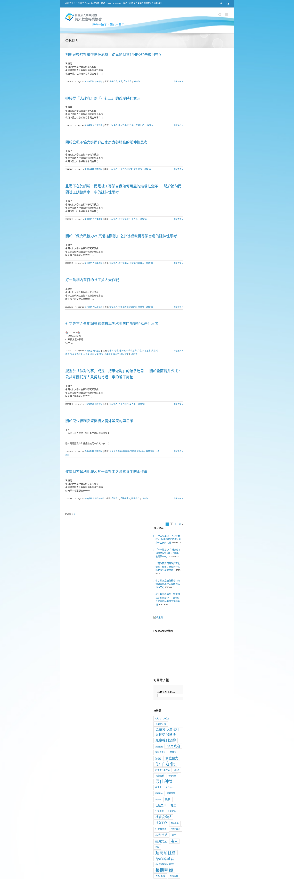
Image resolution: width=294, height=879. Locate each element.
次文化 (158, 787)
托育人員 (131, 404)
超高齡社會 (165, 852)
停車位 (111, 350)
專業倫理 (150, 451)
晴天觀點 (98, 81)
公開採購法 (125, 498)
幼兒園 (176, 770)
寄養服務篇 (89, 169)
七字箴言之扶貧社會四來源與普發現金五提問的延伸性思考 (168, 584)
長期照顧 (164, 870)
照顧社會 (159, 793)
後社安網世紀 (138, 125)
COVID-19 (162, 718)
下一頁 (178, 524)
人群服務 (160, 724)
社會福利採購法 (136, 263)
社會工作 (161, 823)
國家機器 (135, 498)
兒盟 (120, 81)
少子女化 (165, 764)
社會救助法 (160, 829)
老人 (174, 841)
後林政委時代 (124, 125)
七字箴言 (88, 351)
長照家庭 (160, 875)
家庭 (158, 758)
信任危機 (113, 81)
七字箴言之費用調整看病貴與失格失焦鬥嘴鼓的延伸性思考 (111, 324)
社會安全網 (163, 817)
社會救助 (175, 823)
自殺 (157, 847)
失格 (153, 350)
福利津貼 (161, 835)
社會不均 (159, 811)
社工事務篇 (97, 125)
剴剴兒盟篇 (89, 81)
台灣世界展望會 (125, 169)
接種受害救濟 (76, 354)
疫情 (101, 354)
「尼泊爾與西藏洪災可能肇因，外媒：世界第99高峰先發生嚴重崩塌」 (168, 567)
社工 (173, 805)
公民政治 (173, 746)
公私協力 (127, 81)
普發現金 (172, 776)
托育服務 (159, 775)
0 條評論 (137, 81)
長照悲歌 (174, 876)
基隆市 (173, 752)
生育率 (158, 799)
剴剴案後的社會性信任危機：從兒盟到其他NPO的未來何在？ (113, 55)
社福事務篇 (97, 263)
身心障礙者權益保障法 (164, 864)
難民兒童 (124, 354)
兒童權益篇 (89, 404)
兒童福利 (159, 746)
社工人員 (133, 219)
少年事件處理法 (162, 770)
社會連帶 (175, 829)
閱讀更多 (177, 81)
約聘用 (141, 307)
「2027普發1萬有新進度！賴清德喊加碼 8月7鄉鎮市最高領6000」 (168, 553)
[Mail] (227, 4)
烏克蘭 (86, 354)
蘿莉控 (116, 354)
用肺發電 (94, 354)
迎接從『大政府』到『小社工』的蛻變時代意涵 (102, 98)
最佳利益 (163, 781)
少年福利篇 (89, 451)
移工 (174, 835)
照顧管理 (171, 793)
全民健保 (123, 350)
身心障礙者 (164, 858)
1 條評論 (147, 169)
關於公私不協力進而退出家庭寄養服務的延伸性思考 (106, 142)
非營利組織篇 (98, 498)
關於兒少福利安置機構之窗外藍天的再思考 (99, 421)
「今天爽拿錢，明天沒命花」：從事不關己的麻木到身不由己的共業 (168, 539)
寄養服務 (138, 169)
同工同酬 (122, 404)
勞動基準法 (160, 752)
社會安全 (172, 811)
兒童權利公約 (165, 740)
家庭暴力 (171, 758)
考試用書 (108, 354)
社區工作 (160, 805)
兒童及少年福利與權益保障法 (122, 451)
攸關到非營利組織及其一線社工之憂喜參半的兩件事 (106, 471)
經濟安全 (161, 841)
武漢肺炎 (169, 787)
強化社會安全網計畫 (127, 307)
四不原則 (146, 350)
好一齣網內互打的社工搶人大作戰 (92, 280)
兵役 (139, 350)
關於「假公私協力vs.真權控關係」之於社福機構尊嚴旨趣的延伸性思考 (121, 236)
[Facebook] (221, 4)
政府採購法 (123, 219)
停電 (117, 350)
